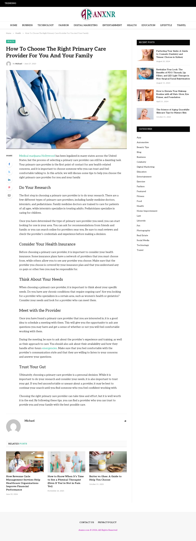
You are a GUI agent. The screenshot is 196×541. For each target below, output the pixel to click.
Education (148, 25)
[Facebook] (9, 164)
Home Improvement (147, 211)
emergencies (49, 348)
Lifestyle (166, 25)
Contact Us (86, 522)
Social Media (143, 240)
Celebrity (141, 162)
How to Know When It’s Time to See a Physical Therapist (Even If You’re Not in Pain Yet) (66, 481)
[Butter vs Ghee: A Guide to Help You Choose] (108, 461)
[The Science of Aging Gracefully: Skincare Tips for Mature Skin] (145, 114)
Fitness (140, 196)
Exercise (141, 181)
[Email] (9, 195)
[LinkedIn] (9, 180)
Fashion (63, 25)
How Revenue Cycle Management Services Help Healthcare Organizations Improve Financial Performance (59, 3)
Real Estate (142, 235)
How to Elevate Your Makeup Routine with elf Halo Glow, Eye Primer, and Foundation (172, 94)
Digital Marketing (86, 25)
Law (139, 216)
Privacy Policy (107, 522)
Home (13, 25)
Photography (143, 230)
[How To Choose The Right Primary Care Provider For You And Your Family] (66, 109)
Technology (46, 25)
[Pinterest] (9, 187)
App (139, 137)
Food (139, 201)
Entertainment (112, 25)
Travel (181, 25)
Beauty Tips (143, 147)
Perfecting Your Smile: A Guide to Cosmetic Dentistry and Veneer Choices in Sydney (172, 54)
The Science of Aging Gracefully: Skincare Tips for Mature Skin (173, 111)
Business (27, 25)
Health (132, 25)
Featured (141, 191)
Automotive (143, 142)
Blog (139, 152)
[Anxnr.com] (98, 14)
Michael (18, 64)
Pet (138, 225)
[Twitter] (9, 172)
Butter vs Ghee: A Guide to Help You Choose (105, 478)
